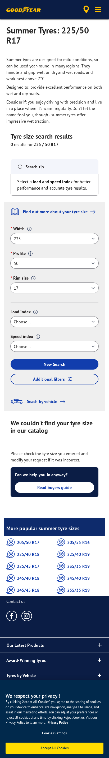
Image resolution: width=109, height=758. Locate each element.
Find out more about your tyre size (55, 211)
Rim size (21, 278)
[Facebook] (11, 616)
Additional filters (49, 379)
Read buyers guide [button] (54, 487)
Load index (21, 311)
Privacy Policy (58, 722)
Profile (19, 253)
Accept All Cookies (54, 748)
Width (19, 228)
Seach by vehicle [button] (42, 401)
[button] (98, 9)
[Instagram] (26, 616)
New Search (54, 364)
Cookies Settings (54, 733)
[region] (54, 719)
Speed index (22, 336)
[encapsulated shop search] (86, 9)
